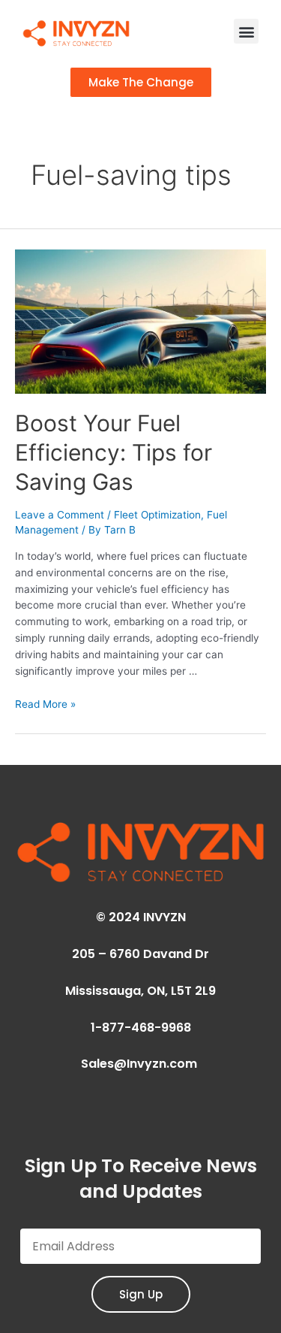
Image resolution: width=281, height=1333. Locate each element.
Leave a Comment (59, 515)
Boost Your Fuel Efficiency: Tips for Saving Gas (113, 452)
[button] (246, 31)
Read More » (45, 704)
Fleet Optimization (157, 515)
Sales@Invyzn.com (140, 1063)
